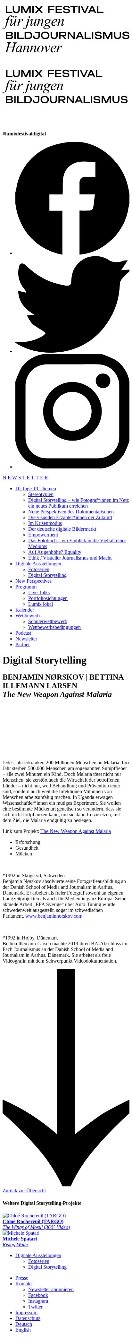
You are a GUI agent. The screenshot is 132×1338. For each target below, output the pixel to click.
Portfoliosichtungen (48, 598)
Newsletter (26, 638)
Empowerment (43, 534)
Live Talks (39, 592)
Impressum (26, 1312)
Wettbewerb (27, 615)
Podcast (23, 633)
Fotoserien (38, 569)
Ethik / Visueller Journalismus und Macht (69, 558)
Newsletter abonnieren (51, 1289)
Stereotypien (41, 494)
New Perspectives (33, 581)
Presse (21, 1278)
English (23, 1330)
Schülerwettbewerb (47, 621)
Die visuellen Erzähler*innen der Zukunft (70, 517)
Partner (22, 644)
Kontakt (23, 1283)
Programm (26, 586)
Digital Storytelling (47, 575)
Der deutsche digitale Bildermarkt (62, 529)
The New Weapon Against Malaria (75, 831)
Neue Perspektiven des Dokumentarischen (71, 511)
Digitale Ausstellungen (38, 563)
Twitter (35, 1306)
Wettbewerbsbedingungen (54, 627)
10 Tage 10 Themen (35, 488)
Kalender (24, 610)
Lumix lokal (40, 604)
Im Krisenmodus (45, 523)
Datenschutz (27, 1318)
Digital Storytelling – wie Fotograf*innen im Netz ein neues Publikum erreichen (78, 503)
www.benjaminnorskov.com (53, 916)
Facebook (38, 1295)
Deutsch (23, 1324)
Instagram (38, 1301)
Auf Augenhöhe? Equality (54, 552)
